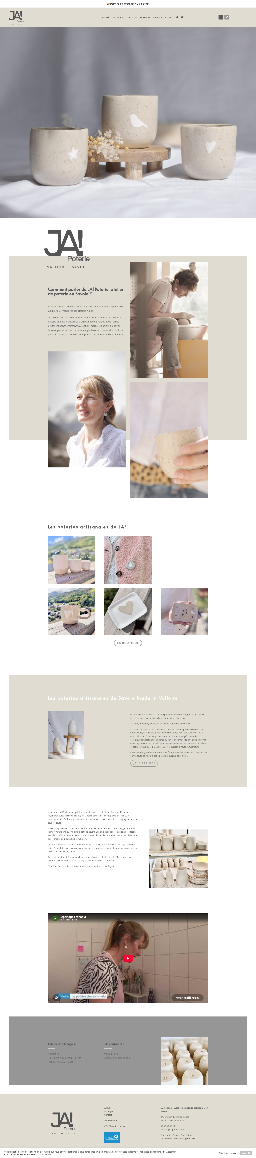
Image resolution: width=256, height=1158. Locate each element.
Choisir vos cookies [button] (228, 1153)
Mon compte (110, 1120)
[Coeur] (128, 634)
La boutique (128, 643)
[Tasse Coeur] (71, 634)
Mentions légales (118, 1126)
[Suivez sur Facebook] (221, 17)
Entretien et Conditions (151, 17)
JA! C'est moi (144, 763)
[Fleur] (71, 582)
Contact (169, 17)
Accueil (105, 17)
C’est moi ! (132, 17)
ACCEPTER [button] (246, 1153)
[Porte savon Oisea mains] (184, 634)
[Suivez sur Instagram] (226, 17)
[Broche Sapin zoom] (128, 582)
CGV (106, 1126)
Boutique (116, 17)
